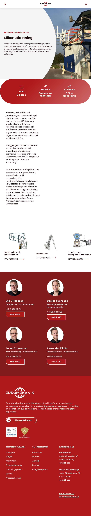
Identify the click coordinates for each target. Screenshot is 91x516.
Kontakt (36, 465)
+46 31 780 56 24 (13, 309)
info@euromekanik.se (69, 496)
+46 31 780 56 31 (54, 356)
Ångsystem (11, 460)
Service (9, 473)
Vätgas (9, 456)
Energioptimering (14, 465)
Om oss (35, 456)
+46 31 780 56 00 (66, 493)
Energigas (10, 452)
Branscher (37, 452)
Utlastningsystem (14, 469)
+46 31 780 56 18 (13, 356)
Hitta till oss (64, 463)
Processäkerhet (13, 478)
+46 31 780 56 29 (54, 312)
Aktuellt (35, 460)
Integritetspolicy (40, 469)
